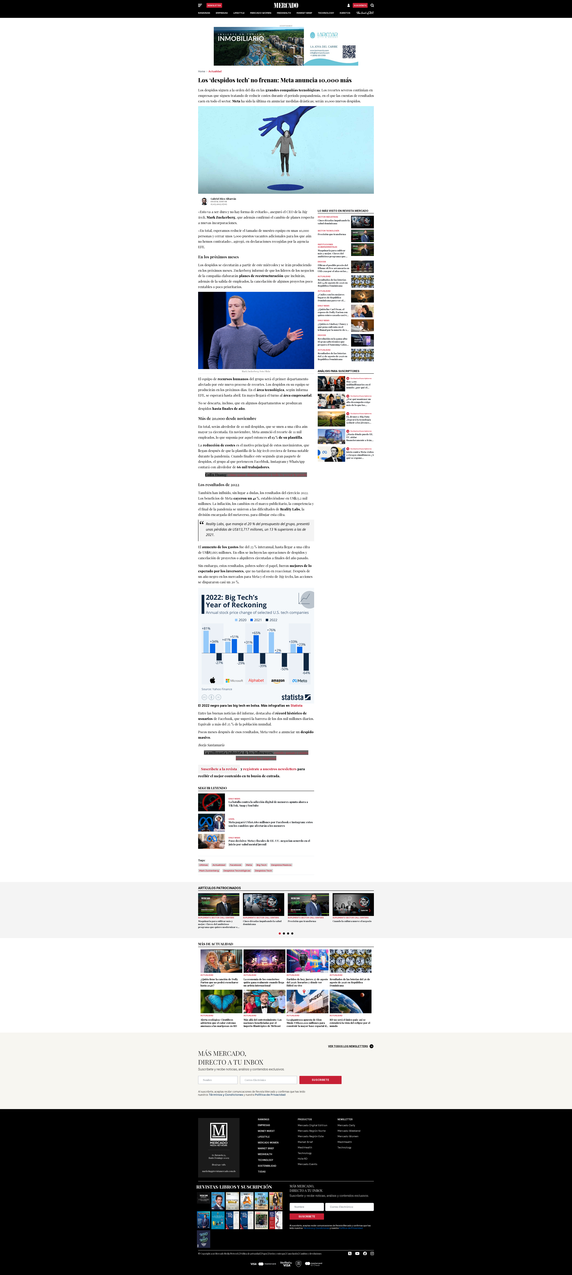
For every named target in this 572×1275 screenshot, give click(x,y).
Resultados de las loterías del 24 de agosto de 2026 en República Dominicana (333, 270)
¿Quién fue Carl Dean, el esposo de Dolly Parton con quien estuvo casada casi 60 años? (333, 302)
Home (201, 59)
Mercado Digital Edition (312, 1113)
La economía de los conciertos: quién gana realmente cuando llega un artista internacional (264, 970)
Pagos (264, 1241)
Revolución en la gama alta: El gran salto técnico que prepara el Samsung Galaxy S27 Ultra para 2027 (333, 331)
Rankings (204, 13)
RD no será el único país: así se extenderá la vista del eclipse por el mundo (350, 1010)
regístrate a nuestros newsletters (270, 756)
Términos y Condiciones (226, 1082)
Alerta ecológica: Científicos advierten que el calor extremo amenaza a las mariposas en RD (218, 1010)
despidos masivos (281, 852)
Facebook (235, 852)
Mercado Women (260, 13)
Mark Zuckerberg (209, 858)
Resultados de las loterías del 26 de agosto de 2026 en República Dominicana (350, 970)
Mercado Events (307, 1152)
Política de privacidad (250, 1241)
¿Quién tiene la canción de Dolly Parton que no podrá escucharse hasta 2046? (219, 970)
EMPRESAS (264, 1113)
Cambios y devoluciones (310, 1241)
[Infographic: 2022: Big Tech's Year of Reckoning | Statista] (256, 633)
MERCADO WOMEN (268, 1130)
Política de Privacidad (270, 1082)
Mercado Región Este (311, 1124)
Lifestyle (238, 13)
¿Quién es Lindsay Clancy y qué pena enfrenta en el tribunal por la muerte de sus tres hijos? (333, 316)
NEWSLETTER (345, 1107)
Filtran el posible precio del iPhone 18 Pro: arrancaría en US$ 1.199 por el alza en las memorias (333, 258)
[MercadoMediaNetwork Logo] (218, 1122)
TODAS (262, 1159)
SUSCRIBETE (320, 1067)
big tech (261, 852)
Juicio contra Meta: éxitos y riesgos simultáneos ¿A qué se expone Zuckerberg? (360, 444)
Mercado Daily (346, 1113)
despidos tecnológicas (237, 858)
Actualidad (215, 59)
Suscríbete (360, 5)
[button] (280, 921)
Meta (249, 852)
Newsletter (214, 5)
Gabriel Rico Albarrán (223, 186)
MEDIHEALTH (265, 1142)
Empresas (222, 13)
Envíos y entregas (277, 1241)
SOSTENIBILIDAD (267, 1153)
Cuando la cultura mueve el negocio (352, 909)
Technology (326, 13)
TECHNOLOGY (265, 1148)
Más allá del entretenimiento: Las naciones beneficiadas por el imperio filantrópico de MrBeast (263, 1010)
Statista (296, 694)
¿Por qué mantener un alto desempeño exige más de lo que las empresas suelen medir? (360, 391)
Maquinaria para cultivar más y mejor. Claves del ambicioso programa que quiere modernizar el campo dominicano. (333, 244)
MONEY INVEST (266, 1119)
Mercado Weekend (349, 1118)
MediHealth (284, 13)
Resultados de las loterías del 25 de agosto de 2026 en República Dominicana (332, 344)
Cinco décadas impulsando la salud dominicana (334, 210)
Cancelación (292, 1241)
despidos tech (263, 858)
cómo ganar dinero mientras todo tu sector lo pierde (267, 462)
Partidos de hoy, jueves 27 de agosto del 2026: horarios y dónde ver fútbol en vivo (307, 970)
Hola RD (302, 1146)
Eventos (345, 13)
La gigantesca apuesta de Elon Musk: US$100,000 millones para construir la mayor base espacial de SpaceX (307, 1012)
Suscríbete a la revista (219, 756)
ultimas (203, 852)
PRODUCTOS (305, 1107)
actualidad (219, 852)
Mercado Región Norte (312, 1118)
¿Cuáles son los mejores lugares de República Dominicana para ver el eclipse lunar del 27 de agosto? (331, 288)
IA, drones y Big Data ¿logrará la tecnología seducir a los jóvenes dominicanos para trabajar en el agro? (358, 410)
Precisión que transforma (332, 222)
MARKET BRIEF (266, 1136)
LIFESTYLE (264, 1124)
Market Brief (304, 13)
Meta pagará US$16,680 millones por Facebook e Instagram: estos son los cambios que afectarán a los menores (271, 811)
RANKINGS (263, 1107)
